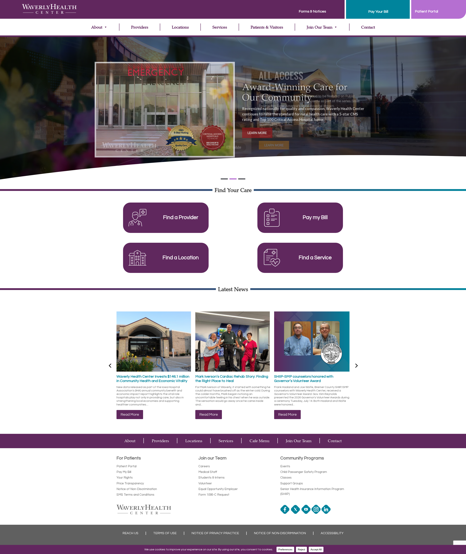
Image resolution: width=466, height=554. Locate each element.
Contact (368, 27)
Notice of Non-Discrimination (136, 489)
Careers (204, 466)
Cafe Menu (259, 440)
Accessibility (332, 533)
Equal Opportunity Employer (218, 489)
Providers (139, 27)
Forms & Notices (312, 11)
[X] (296, 512)
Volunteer (205, 483)
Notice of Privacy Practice (215, 533)
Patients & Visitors (267, 27)
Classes (286, 477)
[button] (276, 127)
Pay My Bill (123, 472)
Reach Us (130, 533)
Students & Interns (211, 477)
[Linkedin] (326, 512)
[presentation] (110, 365)
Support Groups (291, 483)
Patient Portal (126, 466)
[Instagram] (316, 512)
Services (219, 27)
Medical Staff (207, 472)
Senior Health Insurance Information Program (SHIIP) (312, 491)
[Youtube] (306, 512)
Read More (130, 414)
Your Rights (124, 477)
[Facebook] (285, 512)
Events (285, 466)
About (96, 27)
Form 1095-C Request (213, 494)
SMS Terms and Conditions (135, 494)
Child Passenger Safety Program (303, 472)
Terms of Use (165, 533)
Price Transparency (130, 483)
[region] (233, 109)
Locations (180, 27)
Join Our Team (319, 27)
